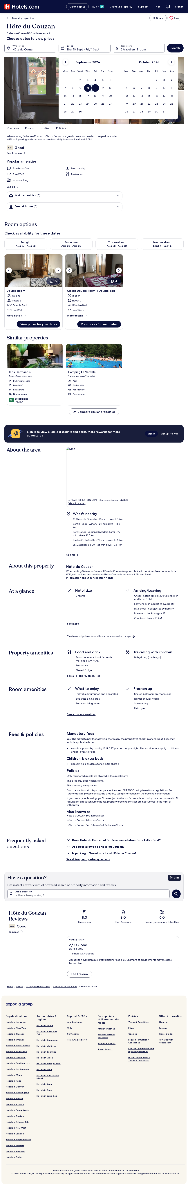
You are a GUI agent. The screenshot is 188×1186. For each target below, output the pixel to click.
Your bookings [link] (74, 1022)
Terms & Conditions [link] (138, 1022)
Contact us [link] (73, 1033)
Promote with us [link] (106, 1043)
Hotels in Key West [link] (16, 1127)
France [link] (19, 986)
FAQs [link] (69, 1028)
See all (11, 186)
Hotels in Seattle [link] (15, 1145)
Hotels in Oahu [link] (44, 1090)
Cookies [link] (132, 1033)
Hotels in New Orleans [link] (18, 1045)
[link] (174, 18)
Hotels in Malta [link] (45, 1057)
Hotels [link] (10, 986)
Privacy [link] (132, 1028)
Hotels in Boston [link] (15, 1116)
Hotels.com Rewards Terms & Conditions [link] (139, 1059)
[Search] (176, 894)
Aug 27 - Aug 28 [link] (26, 246)
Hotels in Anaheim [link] (15, 1151)
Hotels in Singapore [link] (47, 1040)
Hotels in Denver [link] (15, 1086)
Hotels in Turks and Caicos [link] (47, 1033)
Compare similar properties (96, 412)
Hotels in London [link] (15, 1133)
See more (72, 554)
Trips (157, 6)
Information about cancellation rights (89, 577)
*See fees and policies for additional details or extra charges (99, 636)
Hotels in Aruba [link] (45, 1025)
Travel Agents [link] (105, 1049)
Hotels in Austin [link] (14, 1098)
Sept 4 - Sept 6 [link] (162, 246)
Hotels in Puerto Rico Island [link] (48, 1077)
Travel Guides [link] (166, 1033)
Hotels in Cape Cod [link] (47, 1095)
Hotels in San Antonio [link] (17, 1110)
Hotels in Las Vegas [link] (16, 1022)
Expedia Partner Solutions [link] (106, 1036)
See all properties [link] (23, 18)
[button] (73, 80)
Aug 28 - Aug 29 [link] (71, 246)
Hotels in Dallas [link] (14, 1157)
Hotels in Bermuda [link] (46, 1051)
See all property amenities (83, 675)
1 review (14, 932)
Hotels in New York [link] (16, 1028)
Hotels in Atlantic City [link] (17, 1121)
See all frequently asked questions (88, 859)
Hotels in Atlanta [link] (15, 1104)
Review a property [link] (77, 1039)
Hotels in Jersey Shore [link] (49, 1063)
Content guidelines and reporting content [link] (141, 1050)
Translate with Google (81, 953)
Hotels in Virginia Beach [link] (18, 1139)
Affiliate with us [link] (106, 1028)
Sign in (179, 6)
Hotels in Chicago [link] (15, 1033)
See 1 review (14, 153)
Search (175, 48)
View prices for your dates (38, 324)
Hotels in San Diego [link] (16, 1051)
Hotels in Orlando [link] (15, 1039)
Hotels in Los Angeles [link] (17, 1069)
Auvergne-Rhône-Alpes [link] (38, 986)
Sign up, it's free (169, 433)
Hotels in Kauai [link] (44, 1084)
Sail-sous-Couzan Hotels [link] (65, 986)
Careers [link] (163, 1028)
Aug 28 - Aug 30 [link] (117, 246)
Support (143, 6)
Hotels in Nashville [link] (16, 1057)
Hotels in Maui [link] (44, 1069)
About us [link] (164, 1022)
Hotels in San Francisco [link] (18, 1063)
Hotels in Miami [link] (14, 1075)
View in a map (76, 503)
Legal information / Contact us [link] (138, 1041)
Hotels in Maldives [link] (46, 1046)
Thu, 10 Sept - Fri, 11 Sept (83, 49)
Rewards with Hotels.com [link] (166, 1041)
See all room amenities (81, 714)
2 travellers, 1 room (133, 49)
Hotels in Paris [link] (13, 1080)
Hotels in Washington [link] (17, 1092)
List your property (120, 6)
